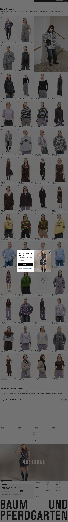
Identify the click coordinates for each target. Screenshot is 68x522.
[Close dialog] (50, 252)
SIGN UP (25, 264)
